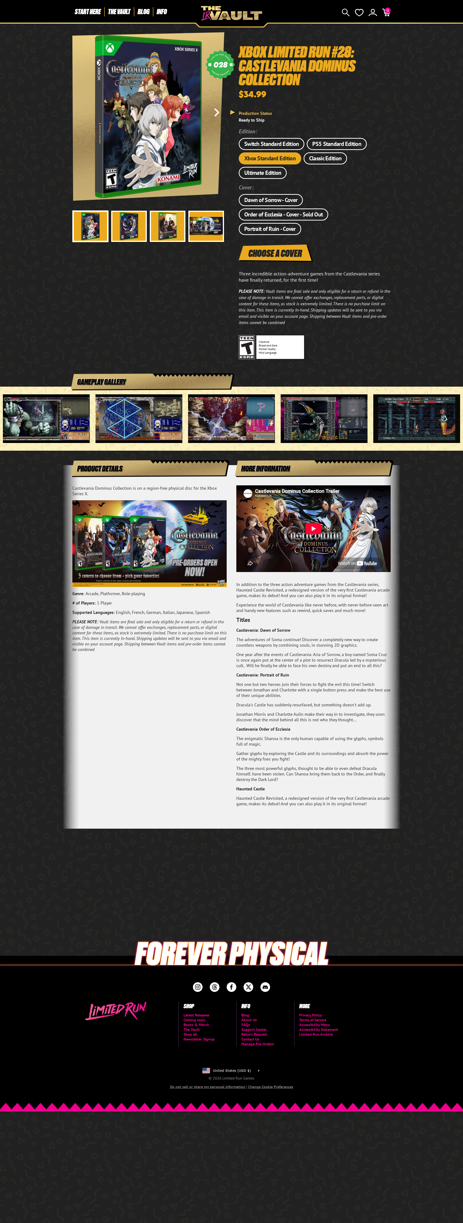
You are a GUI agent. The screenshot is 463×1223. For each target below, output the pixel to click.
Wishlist (359, 12)
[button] (79, 112)
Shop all (190, 1034)
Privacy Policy (310, 1015)
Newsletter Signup (199, 1039)
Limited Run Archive (316, 1034)
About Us (249, 1019)
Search (345, 12)
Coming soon (194, 1019)
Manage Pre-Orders (257, 1043)
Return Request (254, 1034)
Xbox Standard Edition (270, 158)
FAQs (245, 1024)
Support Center (254, 1029)
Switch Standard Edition (271, 144)
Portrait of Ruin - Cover (270, 229)
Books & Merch (196, 1024)
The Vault (119, 11)
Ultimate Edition (262, 172)
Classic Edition (325, 158)
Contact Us (250, 1039)
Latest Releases (196, 1015)
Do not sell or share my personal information (208, 1086)
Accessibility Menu (314, 1024)
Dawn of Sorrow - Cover (270, 200)
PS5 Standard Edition (336, 144)
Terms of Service (312, 1019)
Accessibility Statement (318, 1029)
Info (162, 11)
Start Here (88, 11)
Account (372, 12)
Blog (144, 11)
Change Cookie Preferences (270, 1086)
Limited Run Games (231, 13)
